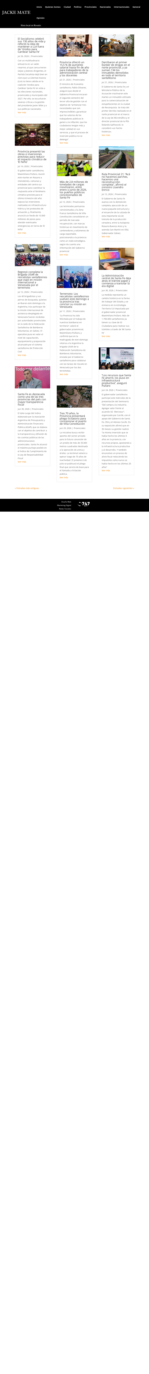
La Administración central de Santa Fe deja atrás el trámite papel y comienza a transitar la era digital (116, 281)
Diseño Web (66, 502)
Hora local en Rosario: (31, 25)
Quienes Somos (53, 7)
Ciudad (67, 7)
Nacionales (105, 7)
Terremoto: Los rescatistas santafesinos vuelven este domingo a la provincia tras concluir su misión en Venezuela (74, 300)
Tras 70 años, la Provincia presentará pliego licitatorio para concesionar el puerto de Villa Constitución (73, 418)
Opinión (41, 18)
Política (77, 7)
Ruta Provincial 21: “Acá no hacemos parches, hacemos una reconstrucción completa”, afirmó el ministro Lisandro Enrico (116, 182)
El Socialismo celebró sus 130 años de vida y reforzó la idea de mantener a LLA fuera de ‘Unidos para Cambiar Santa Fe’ (31, 45)
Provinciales (91, 7)
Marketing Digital (64, 505)
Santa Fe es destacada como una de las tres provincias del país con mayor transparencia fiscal (32, 399)
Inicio (39, 7)
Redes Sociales (65, 509)
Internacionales (121, 7)
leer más (22, 112)
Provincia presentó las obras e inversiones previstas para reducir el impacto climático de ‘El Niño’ (32, 157)
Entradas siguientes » (123, 488)
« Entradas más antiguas (27, 488)
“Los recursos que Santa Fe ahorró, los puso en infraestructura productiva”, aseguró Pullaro (116, 380)
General (136, 7)
